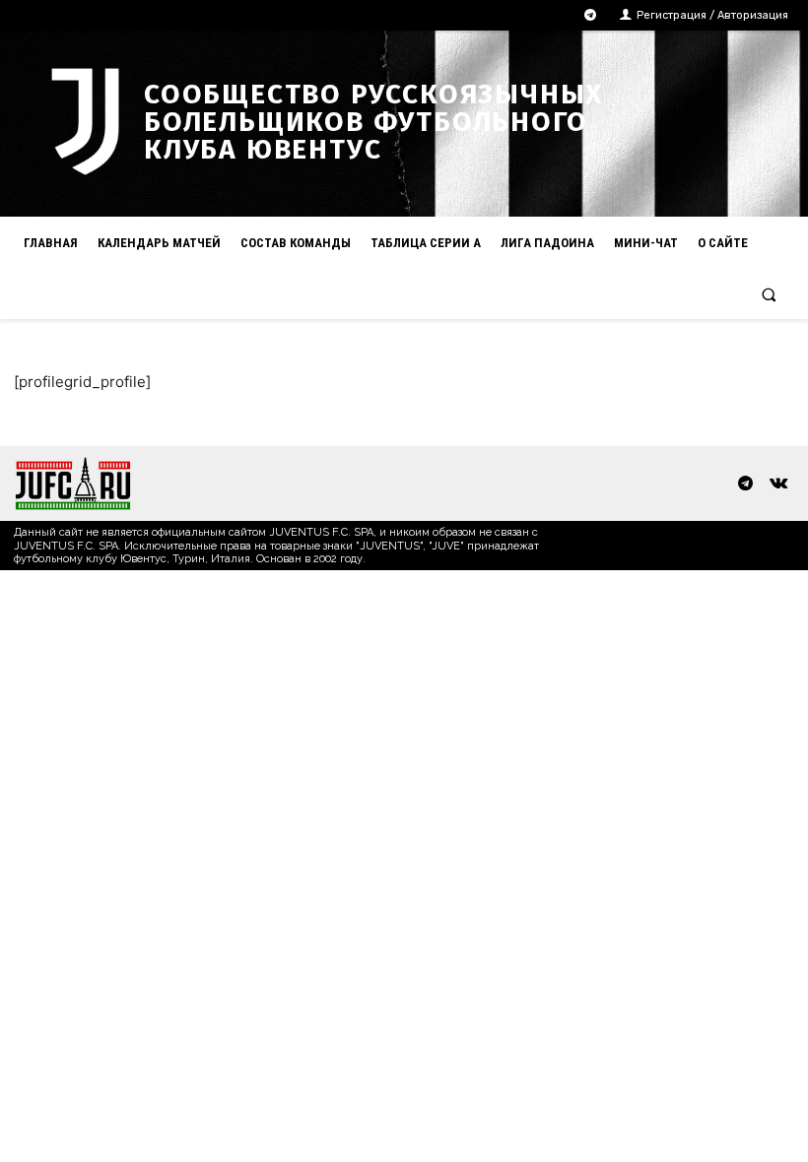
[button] (769, 294)
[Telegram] (590, 15)
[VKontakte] (778, 484)
